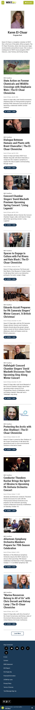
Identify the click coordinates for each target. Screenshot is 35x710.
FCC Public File (8, 672)
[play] (3, 708)
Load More (17, 633)
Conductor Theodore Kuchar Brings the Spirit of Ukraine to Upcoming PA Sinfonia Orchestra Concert (17, 484)
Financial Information (10, 675)
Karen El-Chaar (7, 97)
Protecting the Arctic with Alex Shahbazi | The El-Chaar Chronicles (17, 429)
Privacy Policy (7, 683)
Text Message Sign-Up (10, 691)
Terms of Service (8, 687)
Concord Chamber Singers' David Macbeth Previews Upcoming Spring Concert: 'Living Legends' (16, 202)
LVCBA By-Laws (8, 679)
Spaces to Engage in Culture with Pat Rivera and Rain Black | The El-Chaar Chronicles (16, 258)
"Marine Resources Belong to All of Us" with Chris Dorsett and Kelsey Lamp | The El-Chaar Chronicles (17, 601)
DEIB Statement (8, 664)
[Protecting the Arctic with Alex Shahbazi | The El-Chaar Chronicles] (17, 413)
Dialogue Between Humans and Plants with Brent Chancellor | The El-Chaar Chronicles (17, 144)
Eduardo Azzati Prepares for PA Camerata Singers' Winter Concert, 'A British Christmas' (17, 312)
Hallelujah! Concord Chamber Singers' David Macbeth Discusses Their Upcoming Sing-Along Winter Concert (17, 371)
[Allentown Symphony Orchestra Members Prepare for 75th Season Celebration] (17, 525)
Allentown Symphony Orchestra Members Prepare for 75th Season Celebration (17, 543)
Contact (6, 660)
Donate (29, 2)
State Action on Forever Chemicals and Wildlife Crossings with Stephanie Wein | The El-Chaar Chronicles (17, 87)
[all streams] (32, 708)
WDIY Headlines (8, 78)
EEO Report (7, 668)
